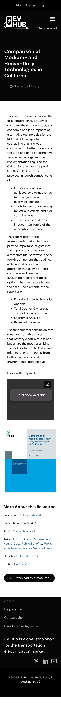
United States (28, 556)
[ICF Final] (30, 429)
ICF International (29, 515)
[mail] (54, 661)
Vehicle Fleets (43, 548)
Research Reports (24, 531)
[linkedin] (45, 661)
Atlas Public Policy (39, 677)
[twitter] (36, 661)
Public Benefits (32, 544)
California (20, 564)
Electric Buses (21, 539)
